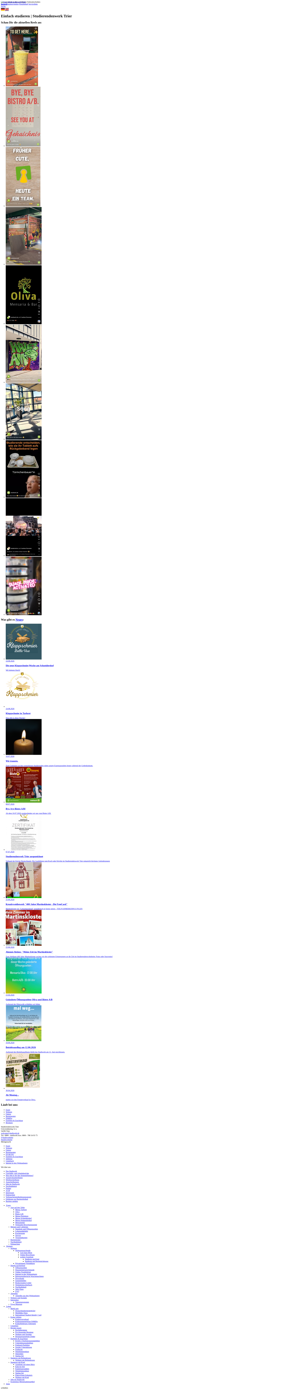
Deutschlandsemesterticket (25, 1311)
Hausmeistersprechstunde (24, 1270)
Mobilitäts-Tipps (21, 1313)
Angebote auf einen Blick (25, 1364)
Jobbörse (9, 1159)
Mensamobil (20, 1223)
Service (18, 1235)
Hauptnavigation (12, 4)
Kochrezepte (20, 1233)
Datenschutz (10, 1195)
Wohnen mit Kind (22, 1377)
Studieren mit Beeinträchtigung (36, 1261)
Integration (15, 1300)
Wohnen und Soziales (19, 1298)
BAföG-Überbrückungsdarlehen (27, 1341)
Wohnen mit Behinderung (25, 1360)
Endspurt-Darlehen (22, 1345)
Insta (8, 1384)
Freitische (19, 1349)
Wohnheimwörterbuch (23, 1285)
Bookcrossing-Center (23, 1283)
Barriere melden (12, 1201)
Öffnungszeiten (21, 1268)
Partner (8, 1188)
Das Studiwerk (11, 1171)
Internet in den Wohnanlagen (16, 1163)
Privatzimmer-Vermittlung (25, 1263)
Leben (8, 1306)
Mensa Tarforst (21, 1210)
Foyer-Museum (16, 1304)
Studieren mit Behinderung (21, 1358)
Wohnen (9, 1112)
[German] (3, 9)
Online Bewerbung (27, 1255)
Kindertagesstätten (22, 1369)
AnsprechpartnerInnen (14, 1178)
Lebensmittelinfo (21, 1231)
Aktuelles (14, 1294)
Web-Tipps (19, 1289)
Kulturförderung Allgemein (25, 1324)
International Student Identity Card (28, 1315)
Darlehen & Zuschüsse (14, 1121)
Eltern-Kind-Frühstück (23, 1375)
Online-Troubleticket (23, 1272)
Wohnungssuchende (22, 1251)
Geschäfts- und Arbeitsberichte (17, 1173)
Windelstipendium (22, 1352)
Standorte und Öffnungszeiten (26, 1229)
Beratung (9, 1123)
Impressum (10, 1193)
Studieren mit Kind (32, 1259)
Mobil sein (15, 1309)
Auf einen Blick (26, 1253)
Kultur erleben (16, 1317)
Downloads (19, 1278)
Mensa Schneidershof (23, 1218)
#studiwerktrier (6, 1140)
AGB (8, 1191)
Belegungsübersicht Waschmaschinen (29, 1276)
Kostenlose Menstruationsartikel (23, 1382)
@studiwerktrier (7, 1138)
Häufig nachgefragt (18, 1266)
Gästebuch (10, 1161)
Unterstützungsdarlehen (24, 1343)
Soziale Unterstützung (23, 1347)
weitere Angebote (26, 1257)
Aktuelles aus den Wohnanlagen (27, 1296)
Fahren (8, 1114)
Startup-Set (19, 1356)
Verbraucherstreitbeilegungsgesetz (18, 1197)
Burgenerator (11, 1116)
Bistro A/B (19, 1214)
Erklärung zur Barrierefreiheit (17, 1199)
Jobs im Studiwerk (13, 1184)
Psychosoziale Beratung (24, 1332)
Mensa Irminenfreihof (23, 1220)
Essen (8, 1110)
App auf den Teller (18, 1208)
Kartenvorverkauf (22, 1319)
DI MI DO (10, 1154)
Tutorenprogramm (22, 1302)
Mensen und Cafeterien (19, 1227)
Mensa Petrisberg (21, 1216)
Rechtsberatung (21, 1330)
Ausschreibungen (12, 1182)
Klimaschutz (15, 1244)
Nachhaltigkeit (11, 1186)
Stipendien (19, 1354)
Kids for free (20, 1367)
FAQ (17, 1291)
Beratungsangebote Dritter (25, 1337)
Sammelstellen (20, 1281)
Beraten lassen (16, 1328)
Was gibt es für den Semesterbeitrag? (19, 1175)
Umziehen (14, 1326)
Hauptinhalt (23, 4)
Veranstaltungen (21, 1238)
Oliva (17, 1212)
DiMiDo (9, 1118)
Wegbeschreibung (12, 1180)
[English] (7, 9)
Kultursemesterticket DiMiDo (26, 1321)
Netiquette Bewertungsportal (26, 1225)
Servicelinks (33, 4)
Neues (19, 619)
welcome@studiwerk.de (10, 1133)
